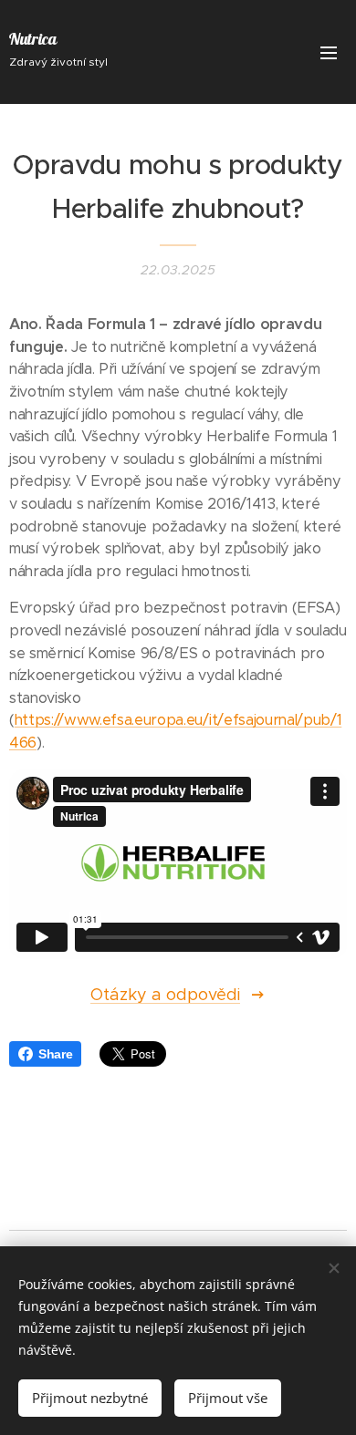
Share (55, 1054)
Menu (328, 52)
